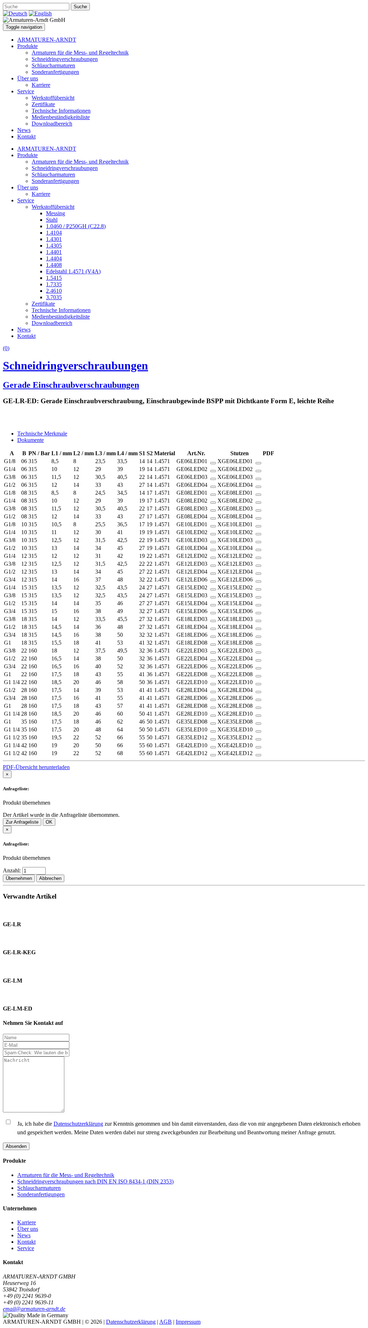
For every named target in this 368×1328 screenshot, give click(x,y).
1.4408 (54, 265)
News (24, 130)
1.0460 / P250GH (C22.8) (76, 226)
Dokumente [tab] (30, 440)
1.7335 (54, 284)
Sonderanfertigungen (55, 72)
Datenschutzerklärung (78, 1124)
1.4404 (54, 258)
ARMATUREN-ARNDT (46, 40)
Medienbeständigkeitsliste (61, 117)
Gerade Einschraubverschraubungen (71, 385)
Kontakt (26, 136)
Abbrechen (50, 878)
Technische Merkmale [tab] (42, 433)
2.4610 (54, 291)
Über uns (27, 78)
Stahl (52, 220)
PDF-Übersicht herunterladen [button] (36, 767)
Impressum (188, 1322)
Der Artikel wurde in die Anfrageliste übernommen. (61, 815)
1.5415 (54, 278)
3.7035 (54, 297)
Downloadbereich (52, 124)
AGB (165, 1322)
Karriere (41, 85)
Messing (55, 213)
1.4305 (54, 245)
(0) (6, 348)
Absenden (16, 1146)
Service (25, 91)
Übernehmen (19, 878)
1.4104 (54, 233)
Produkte (27, 46)
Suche (80, 6)
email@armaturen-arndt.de (34, 1309)
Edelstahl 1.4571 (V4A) (73, 271)
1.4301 (54, 239)
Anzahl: (12, 870)
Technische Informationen (61, 111)
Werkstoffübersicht (53, 98)
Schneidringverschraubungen (65, 59)
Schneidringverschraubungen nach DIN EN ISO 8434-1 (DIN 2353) (95, 1181)
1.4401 (54, 252)
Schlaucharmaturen (53, 65)
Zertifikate (43, 104)
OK (49, 822)
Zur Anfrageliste (22, 822)
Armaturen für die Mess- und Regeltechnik (80, 53)
